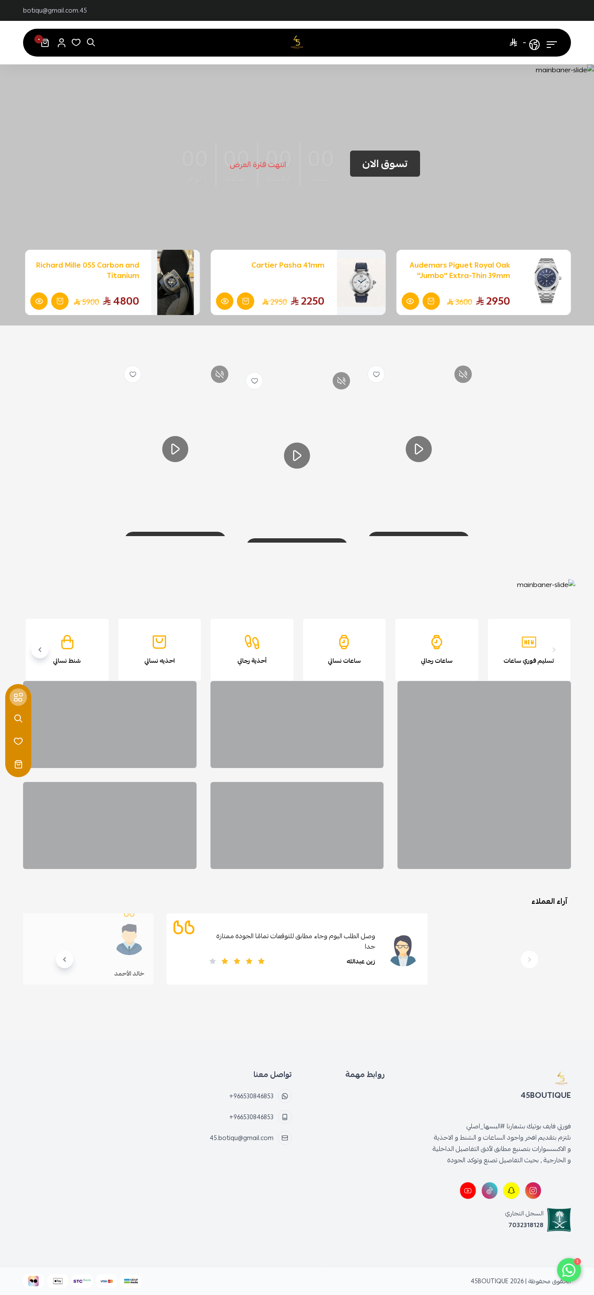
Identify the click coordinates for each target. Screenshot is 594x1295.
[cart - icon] (18, 764)
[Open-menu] (552, 42)
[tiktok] (489, 1190)
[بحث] (91, 42)
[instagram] (533, 1190)
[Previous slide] (554, 649)
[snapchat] (511, 1190)
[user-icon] (61, 42)
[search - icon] (18, 719)
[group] (298, 584)
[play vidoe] (419, 449)
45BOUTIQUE (489, 1281)
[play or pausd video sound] (463, 374)
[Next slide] (40, 649)
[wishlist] (376, 374)
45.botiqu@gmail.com (55, 10)
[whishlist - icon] (76, 42)
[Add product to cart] (431, 301)
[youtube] (468, 1190)
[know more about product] (410, 301)
